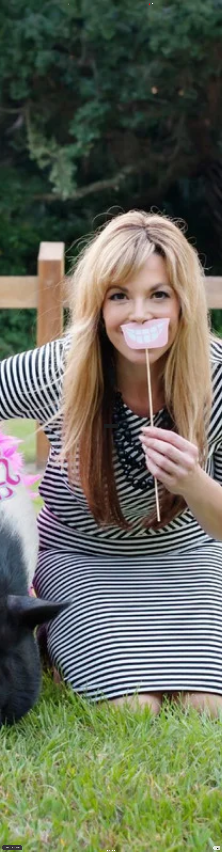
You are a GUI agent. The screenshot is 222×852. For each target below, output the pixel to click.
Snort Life (76, 4)
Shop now (110, 432)
